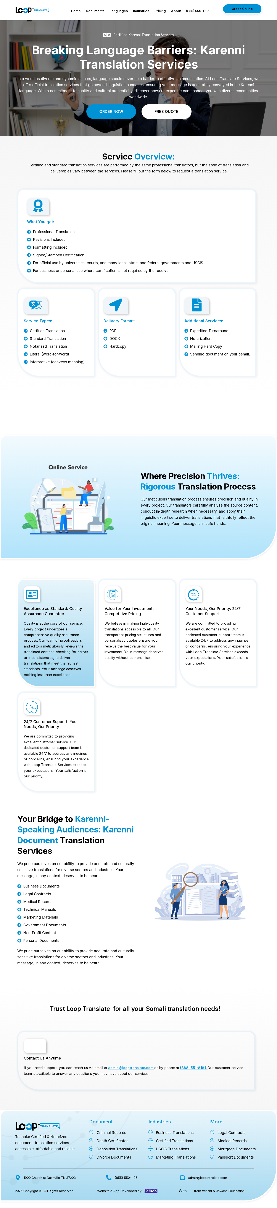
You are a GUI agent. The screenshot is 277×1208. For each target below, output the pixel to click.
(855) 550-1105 (197, 11)
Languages (119, 11)
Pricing (160, 11)
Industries (141, 11)
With (183, 1191)
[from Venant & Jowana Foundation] (190, 1191)
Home (76, 11)
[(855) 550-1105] (108, 1177)
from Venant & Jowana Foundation (219, 1191)
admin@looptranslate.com (131, 1068)
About (176, 11)
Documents (95, 11)
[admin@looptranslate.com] (182, 1177)
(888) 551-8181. (194, 1068)
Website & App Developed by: (119, 1191)
